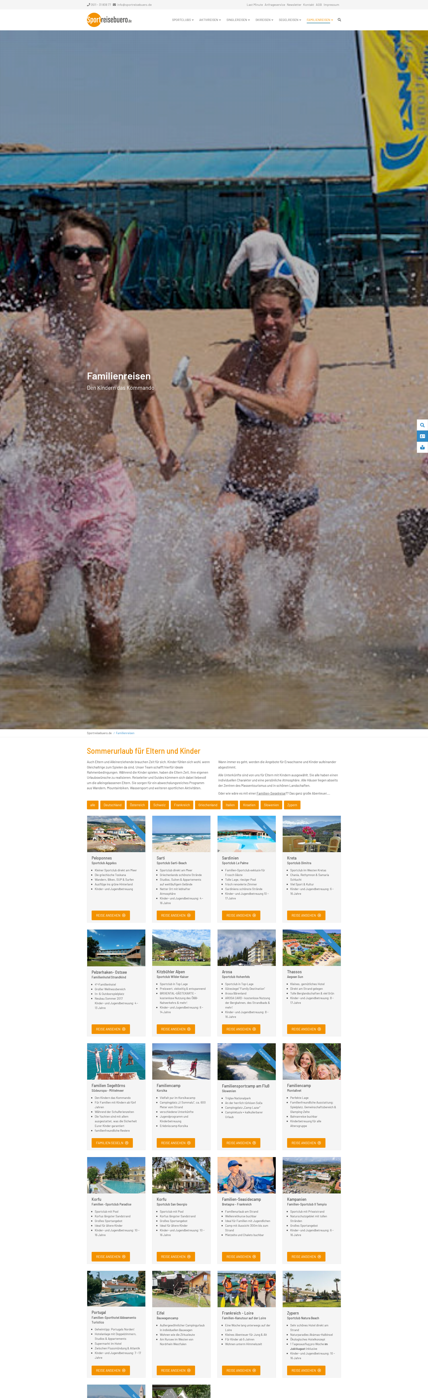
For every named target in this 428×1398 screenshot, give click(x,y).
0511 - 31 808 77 (101, 4)
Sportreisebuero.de (99, 733)
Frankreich (182, 805)
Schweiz (159, 805)
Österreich (137, 805)
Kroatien (249, 805)
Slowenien (271, 805)
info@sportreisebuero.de (134, 4)
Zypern (292, 805)
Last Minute (255, 4)
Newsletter (294, 4)
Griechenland (207, 805)
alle (92, 805)
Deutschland (112, 805)
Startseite (109, 20)
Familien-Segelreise (271, 793)
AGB (319, 4)
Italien (230, 805)
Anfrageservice (275, 4)
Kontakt (308, 4)
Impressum (331, 4)
